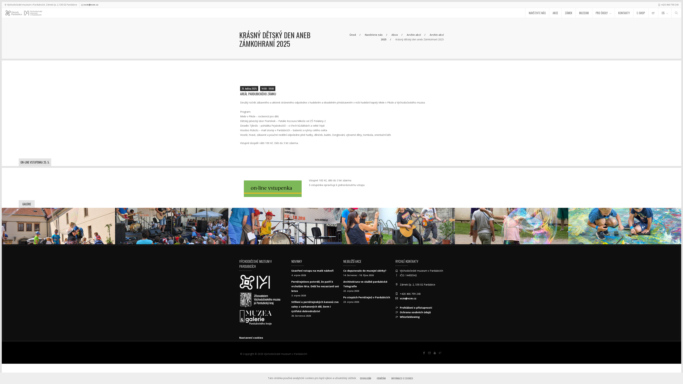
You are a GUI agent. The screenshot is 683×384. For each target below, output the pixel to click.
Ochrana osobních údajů (415, 312)
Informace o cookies (402, 378)
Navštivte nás (537, 13)
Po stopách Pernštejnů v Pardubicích (366, 297)
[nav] (673, 370)
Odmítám (381, 378)
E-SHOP (641, 13)
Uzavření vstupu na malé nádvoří (312, 270)
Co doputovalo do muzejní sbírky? (364, 270)
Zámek (568, 13)
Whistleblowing (410, 317)
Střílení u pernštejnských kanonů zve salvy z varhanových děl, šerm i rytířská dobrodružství (315, 306)
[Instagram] (430, 353)
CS (663, 13)
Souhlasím (365, 378)
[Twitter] (440, 353)
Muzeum (584, 13)
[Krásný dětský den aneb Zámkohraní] (58, 226)
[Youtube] (435, 353)
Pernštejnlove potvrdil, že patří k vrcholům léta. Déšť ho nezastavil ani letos (315, 286)
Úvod (353, 34)
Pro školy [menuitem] (602, 13)
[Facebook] (424, 353)
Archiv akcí (414, 34)
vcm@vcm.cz (91, 4)
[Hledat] (676, 13)
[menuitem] (653, 13)
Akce (555, 13)
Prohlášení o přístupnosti (416, 307)
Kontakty (624, 13)
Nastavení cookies (251, 337)
